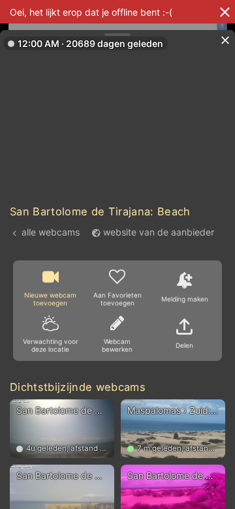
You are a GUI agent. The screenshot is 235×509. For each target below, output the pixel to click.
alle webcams (51, 232)
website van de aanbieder (158, 232)
